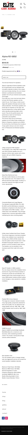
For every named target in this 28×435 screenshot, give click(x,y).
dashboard (3, 428)
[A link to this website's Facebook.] (3, 418)
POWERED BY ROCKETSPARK (6, 431)
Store (3, 14)
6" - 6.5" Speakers (8, 14)
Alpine (13, 14)
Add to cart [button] (5, 77)
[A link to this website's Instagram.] (6, 418)
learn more (11, 67)
